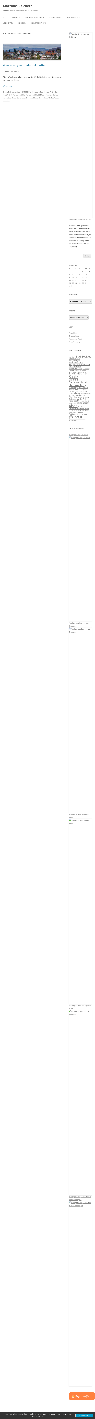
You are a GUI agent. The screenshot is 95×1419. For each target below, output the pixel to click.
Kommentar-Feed (75, 339)
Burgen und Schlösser (79, 364)
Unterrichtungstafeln (34, 18)
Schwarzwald (83, 408)
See (70, 411)
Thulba (80, 412)
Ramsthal (72, 403)
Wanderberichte (73, 18)
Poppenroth (74, 401)
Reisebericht (83, 402)
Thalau (51, 98)
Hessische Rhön (75, 389)
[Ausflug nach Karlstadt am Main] (80, 823)
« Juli (70, 286)
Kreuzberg (74, 393)
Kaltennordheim (81, 391)
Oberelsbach (80, 395)
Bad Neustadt (76, 362)
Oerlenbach (84, 397)
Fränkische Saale (78, 375)
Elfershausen (81, 370)
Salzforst (81, 406)
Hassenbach (83, 388)
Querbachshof (84, 401)
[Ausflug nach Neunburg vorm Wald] (80, 1014)
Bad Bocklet (83, 356)
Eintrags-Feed (74, 336)
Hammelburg (77, 385)
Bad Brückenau (74, 359)
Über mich (16, 18)
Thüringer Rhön (75, 414)
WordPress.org (74, 342)
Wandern (75, 416)
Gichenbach (21, 98)
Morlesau (72, 395)
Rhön (73, 405)
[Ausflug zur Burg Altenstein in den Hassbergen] (80, 1206)
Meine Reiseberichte (38, 23)
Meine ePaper (8, 23)
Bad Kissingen (74, 360)
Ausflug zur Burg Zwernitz (78, 435)
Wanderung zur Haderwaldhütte (24, 65)
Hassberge (73, 387)
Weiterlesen (9, 86)
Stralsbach (73, 412)
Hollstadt (72, 391)
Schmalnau (43, 98)
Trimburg (84, 414)
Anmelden (73, 333)
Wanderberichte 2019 (34, 95)
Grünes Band (78, 382)
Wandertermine (55, 18)
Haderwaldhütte (32, 98)
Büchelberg (86, 369)
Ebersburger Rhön (47, 92)
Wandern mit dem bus (77, 419)
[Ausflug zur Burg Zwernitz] (80, 438)
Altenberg (72, 357)
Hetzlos (84, 389)
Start (5, 18)
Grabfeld (73, 379)
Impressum (22, 23)
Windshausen (73, 421)
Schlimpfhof (73, 409)
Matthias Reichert (17, 6)
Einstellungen (84, 1415)
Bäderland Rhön (75, 368)
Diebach (72, 370)
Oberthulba (74, 397)
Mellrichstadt (86, 393)
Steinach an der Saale (80, 410)
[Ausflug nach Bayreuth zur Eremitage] (80, 632)
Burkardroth (75, 366)
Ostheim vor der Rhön (78, 399)
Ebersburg (35, 92)
